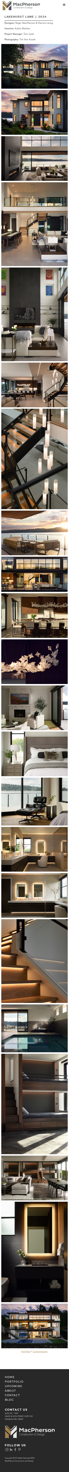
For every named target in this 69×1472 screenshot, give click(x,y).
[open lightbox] (34, 66)
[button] (64, 5)
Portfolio (25, 1351)
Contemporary (40, 1351)
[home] (20, 5)
